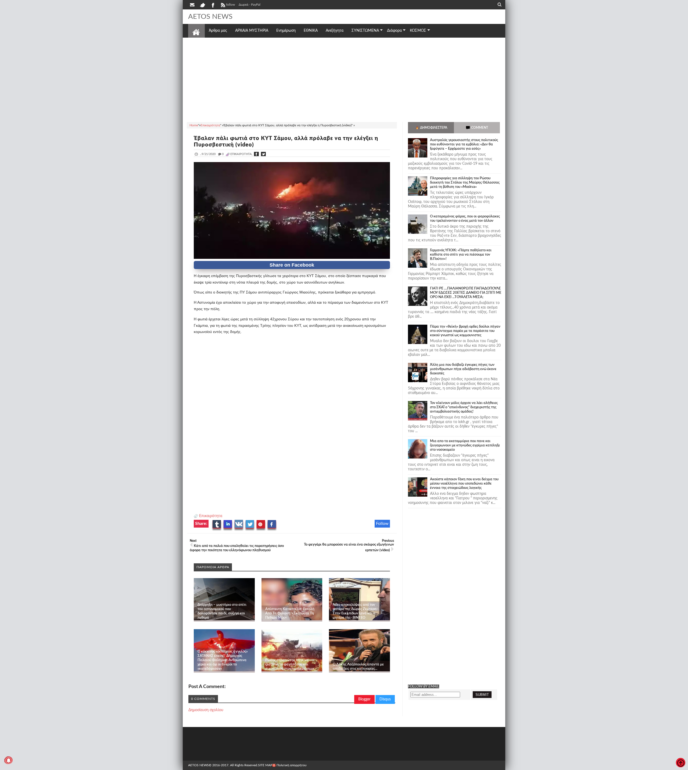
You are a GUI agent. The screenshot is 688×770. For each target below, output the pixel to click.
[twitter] (202, 4)
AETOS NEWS (210, 16)
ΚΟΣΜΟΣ (418, 31)
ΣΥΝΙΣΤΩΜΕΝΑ (365, 31)
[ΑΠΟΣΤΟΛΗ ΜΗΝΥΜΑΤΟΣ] (192, 4)
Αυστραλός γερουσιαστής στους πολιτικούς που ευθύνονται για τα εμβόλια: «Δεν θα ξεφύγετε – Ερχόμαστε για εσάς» (464, 144)
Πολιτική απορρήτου (292, 765)
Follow (382, 523)
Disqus (385, 699)
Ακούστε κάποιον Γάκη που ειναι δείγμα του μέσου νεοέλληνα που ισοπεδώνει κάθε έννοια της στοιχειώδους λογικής (464, 484)
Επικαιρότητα (210, 516)
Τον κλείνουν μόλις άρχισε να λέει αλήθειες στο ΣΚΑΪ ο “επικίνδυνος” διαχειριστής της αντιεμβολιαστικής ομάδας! (464, 407)
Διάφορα (394, 31)
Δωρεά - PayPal (249, 4)
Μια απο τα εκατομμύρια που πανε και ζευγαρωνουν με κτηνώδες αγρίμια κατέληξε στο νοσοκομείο (465, 445)
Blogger (364, 699)
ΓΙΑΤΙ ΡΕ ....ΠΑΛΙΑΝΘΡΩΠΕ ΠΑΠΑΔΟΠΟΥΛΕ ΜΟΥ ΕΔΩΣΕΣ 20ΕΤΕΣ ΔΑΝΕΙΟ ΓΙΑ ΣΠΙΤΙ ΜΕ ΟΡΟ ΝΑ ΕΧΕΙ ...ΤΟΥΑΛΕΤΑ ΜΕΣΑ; (465, 293)
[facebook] (212, 4)
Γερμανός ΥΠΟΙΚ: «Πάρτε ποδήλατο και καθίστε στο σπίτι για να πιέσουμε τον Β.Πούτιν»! (461, 255)
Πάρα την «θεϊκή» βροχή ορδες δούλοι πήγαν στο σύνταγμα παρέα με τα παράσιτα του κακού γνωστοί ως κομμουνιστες (465, 331)
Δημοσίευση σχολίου (205, 710)
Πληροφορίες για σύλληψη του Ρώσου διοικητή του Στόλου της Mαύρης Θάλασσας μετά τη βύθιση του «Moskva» (465, 183)
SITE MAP (265, 765)
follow (230, 4)
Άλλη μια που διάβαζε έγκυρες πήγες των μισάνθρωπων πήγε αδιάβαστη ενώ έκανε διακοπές (463, 369)
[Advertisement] (344, 79)
